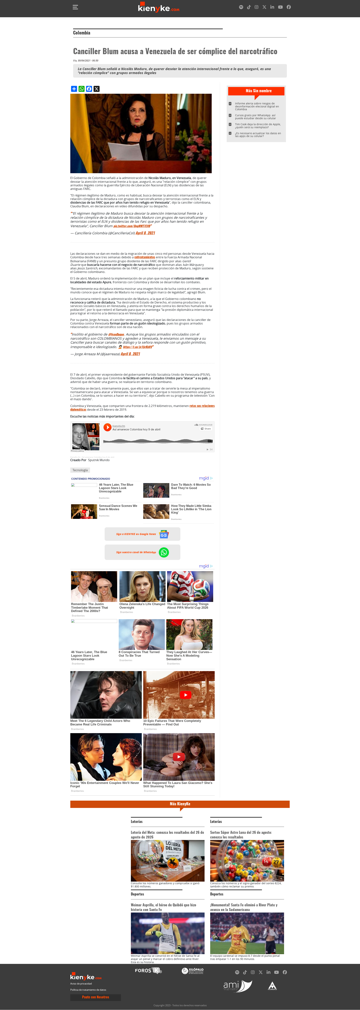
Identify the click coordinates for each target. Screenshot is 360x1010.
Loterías (136, 822)
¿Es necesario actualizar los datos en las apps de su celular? (258, 134)
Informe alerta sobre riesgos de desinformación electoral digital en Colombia (257, 106)
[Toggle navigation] (75, 7)
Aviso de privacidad (81, 983)
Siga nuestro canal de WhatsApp (136, 552)
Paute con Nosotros (95, 997)
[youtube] (280, 7)
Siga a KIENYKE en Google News (136, 534)
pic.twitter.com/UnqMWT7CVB (131, 226)
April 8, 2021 (145, 233)
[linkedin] (272, 7)
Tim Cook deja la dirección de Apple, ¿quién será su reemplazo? (258, 125)
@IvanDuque (116, 334)
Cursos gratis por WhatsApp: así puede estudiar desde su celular (255, 116)
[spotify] (241, 7)
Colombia (81, 33)
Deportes (137, 894)
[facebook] (289, 7)
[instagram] (256, 7)
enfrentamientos (144, 257)
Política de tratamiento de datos (88, 989)
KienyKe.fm (75, 457)
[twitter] (264, 7)
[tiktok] (249, 7)
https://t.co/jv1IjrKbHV (137, 347)
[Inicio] (159, 7)
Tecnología (80, 470)
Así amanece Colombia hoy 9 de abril (98, 457)
